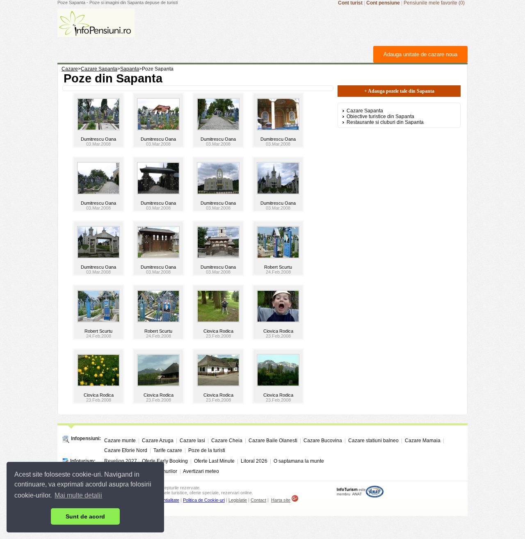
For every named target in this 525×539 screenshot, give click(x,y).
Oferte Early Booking (165, 461)
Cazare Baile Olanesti (273, 440)
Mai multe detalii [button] (78, 495)
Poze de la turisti (206, 450)
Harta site (280, 500)
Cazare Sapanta (365, 111)
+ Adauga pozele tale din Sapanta (399, 91)
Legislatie (237, 500)
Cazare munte (120, 440)
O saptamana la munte (299, 461)
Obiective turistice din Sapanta (380, 116)
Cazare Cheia (226, 440)
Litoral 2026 (254, 461)
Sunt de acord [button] (85, 516)
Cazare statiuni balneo (373, 440)
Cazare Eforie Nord (125, 450)
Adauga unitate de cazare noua (420, 54)
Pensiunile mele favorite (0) (434, 3)
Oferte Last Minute (214, 461)
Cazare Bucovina (323, 440)
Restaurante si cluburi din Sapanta (385, 122)
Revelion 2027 (120, 461)
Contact (258, 500)
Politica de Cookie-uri (204, 500)
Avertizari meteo (201, 471)
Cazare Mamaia (423, 440)
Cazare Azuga (157, 440)
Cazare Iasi (192, 440)
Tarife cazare (167, 450)
